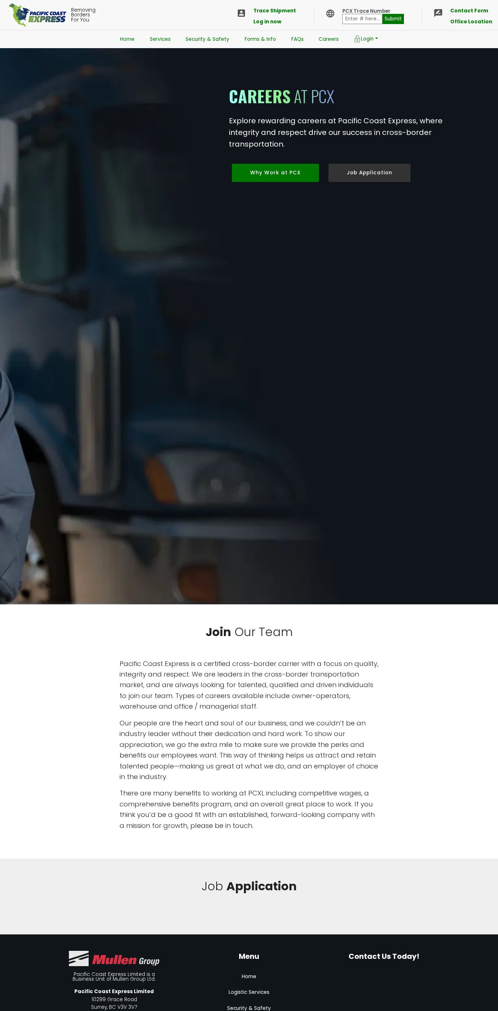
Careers (329, 39)
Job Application (369, 172)
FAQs (297, 39)
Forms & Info (260, 39)
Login (367, 38)
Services (160, 39)
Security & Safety (207, 39)
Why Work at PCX (275, 172)
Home (127, 39)
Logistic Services (249, 992)
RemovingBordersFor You (83, 15)
